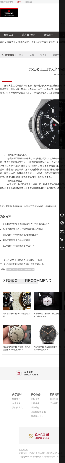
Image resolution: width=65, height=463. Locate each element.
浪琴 (21, 55)
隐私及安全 (23, 450)
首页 (2, 42)
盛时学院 (57, 55)
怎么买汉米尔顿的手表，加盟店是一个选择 (24, 260)
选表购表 (48, 34)
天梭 (32, 55)
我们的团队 (17, 407)
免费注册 (29, 2)
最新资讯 (50, 453)
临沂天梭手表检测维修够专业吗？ (18, 245)
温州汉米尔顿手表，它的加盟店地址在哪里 (23, 229)
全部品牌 (8, 34)
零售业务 (35, 399)
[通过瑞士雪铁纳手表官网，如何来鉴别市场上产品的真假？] (17, 335)
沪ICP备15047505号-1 (28, 453)
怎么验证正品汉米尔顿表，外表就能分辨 (40, 206)
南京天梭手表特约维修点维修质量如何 (21, 234)
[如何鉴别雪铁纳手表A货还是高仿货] (17, 301)
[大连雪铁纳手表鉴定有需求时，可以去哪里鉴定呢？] (48, 335)
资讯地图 (58, 453)
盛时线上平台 (37, 416)
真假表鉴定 (23, 42)
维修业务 (35, 407)
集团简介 (16, 399)
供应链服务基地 (38, 411)
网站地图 (41, 453)
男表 (9, 269)
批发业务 (35, 403)
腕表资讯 (11, 42)
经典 (15, 269)
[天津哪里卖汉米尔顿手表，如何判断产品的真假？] (48, 301)
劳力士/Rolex (28, 34)
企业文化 (16, 403)
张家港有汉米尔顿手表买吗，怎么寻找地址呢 (25, 264)
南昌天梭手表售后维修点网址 (16, 240)
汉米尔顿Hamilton (26, 269)
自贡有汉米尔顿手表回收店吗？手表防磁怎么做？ (26, 223)
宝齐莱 (43, 55)
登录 (19, 2)
